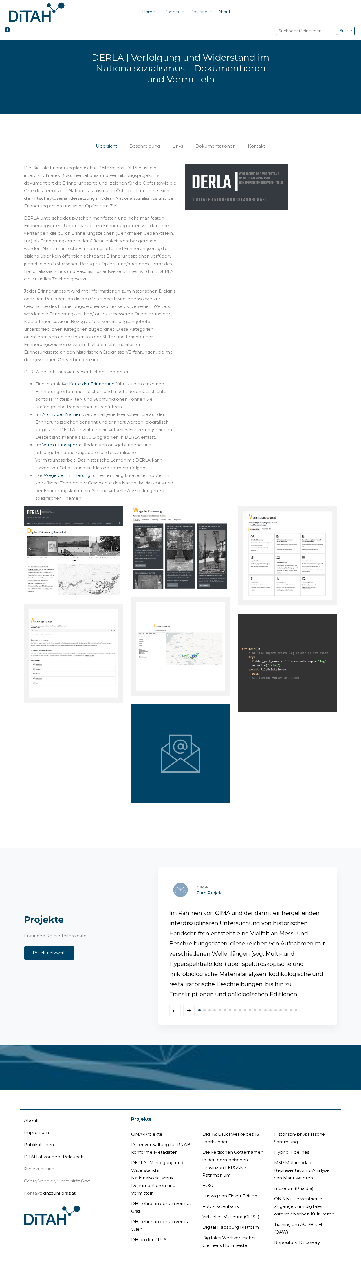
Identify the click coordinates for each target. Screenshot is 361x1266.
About (224, 11)
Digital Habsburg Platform (230, 1217)
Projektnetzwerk (49, 947)
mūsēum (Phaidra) (294, 1178)
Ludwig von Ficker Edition (229, 1185)
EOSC (208, 1175)
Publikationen (39, 1134)
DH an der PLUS (148, 1229)
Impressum (36, 1122)
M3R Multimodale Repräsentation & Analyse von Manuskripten (301, 1160)
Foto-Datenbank (220, 1196)
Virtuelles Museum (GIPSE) (230, 1206)
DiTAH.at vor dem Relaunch (53, 1146)
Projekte (198, 11)
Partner (171, 11)
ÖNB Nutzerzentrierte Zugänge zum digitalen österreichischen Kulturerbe (304, 1196)
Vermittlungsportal (62, 444)
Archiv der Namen (62, 414)
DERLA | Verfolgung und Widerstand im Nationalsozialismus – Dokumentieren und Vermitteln (157, 1168)
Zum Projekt (302, 893)
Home (148, 11)
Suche (346, 30)
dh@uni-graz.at (59, 1183)
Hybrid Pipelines (291, 1142)
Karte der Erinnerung (92, 384)
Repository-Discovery (297, 1232)
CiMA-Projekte (146, 1124)
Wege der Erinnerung (67, 475)
